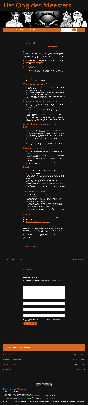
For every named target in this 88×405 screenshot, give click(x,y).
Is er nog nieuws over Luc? (14, 359)
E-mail (24, 307)
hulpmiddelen (54, 46)
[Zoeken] (74, 29)
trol (34, 246)
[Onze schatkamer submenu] (40, 29)
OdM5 (45, 398)
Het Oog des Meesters (37, 5)
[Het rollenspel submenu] (28, 29)
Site (24, 313)
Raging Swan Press (28, 246)
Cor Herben (8, 354)
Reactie (25, 284)
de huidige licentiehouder (37, 395)
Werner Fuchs (9, 364)
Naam (24, 301)
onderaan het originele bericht (34, 62)
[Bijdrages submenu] (47, 29)
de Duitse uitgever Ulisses (23, 395)
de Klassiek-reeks (51, 398)
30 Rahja (6, 369)
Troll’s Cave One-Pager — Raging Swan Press (38, 222)
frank (49, 46)
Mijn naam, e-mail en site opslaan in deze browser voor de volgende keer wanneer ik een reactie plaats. (42, 320)
